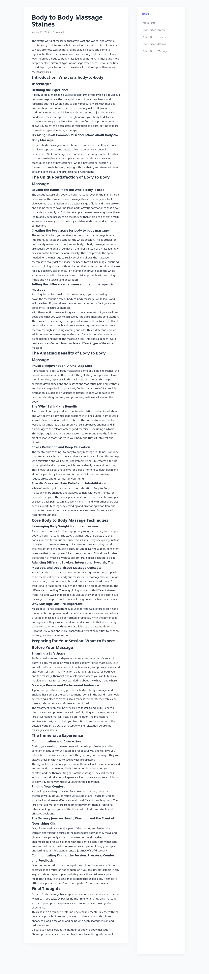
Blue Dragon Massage (154, 44)
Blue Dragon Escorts (154, 29)
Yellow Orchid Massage (155, 51)
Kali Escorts (149, 22)
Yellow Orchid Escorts (154, 37)
